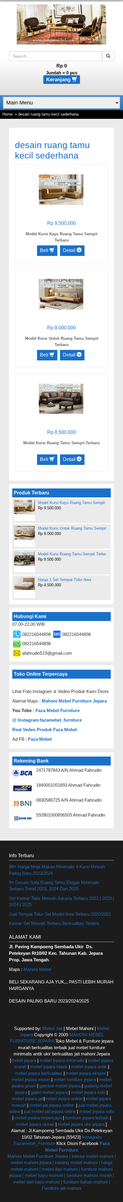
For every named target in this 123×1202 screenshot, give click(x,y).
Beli (45, 250)
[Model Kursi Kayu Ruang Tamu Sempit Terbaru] (61, 189)
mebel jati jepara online (52, 1105)
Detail (70, 250)
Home (7, 114)
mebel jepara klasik (48, 1066)
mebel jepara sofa (96, 1111)
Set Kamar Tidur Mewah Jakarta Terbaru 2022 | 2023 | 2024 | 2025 (61, 901)
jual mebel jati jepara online (50, 1111)
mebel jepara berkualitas (38, 1073)
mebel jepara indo (87, 1092)
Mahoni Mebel (37, 969)
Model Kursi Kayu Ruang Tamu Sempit (71, 502)
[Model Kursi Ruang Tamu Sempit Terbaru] (61, 398)
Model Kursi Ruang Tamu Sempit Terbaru (61, 443)
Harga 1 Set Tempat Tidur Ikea (64, 579)
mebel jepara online (63, 1098)
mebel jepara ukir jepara (82, 1124)
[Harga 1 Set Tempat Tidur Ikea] (24, 583)
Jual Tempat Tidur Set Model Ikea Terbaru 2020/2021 (60, 914)
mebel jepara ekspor (86, 1073)
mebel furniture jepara (75, 1079)
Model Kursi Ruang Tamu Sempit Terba (72, 554)
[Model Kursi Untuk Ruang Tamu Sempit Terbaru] (61, 293)
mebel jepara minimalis (62, 1060)
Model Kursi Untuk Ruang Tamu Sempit (72, 528)
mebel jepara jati (28, 1098)
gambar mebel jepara (60, 1085)
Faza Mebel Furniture (58, 710)
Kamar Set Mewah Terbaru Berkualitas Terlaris (54, 923)
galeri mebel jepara (49, 1092)
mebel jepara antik (89, 1066)
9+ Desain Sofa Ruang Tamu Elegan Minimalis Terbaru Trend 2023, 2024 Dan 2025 (54, 885)
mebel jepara (23, 1060)
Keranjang (59, 79)
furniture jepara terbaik (87, 1117)
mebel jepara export (31, 1079)
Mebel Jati (52, 1028)
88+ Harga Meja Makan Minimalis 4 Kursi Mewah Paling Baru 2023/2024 (57, 869)
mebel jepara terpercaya (38, 1117)
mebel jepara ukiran (35, 1124)
